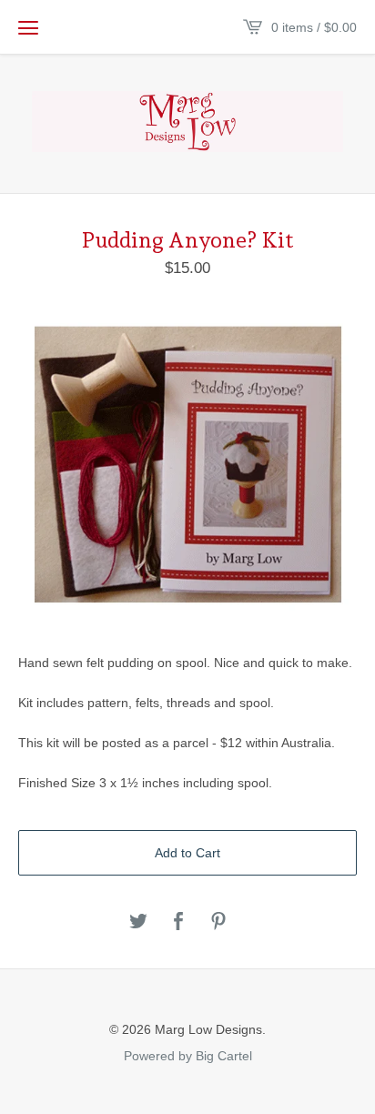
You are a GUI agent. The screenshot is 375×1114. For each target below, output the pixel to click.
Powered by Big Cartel (188, 1054)
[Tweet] (138, 922)
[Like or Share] (178, 922)
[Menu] (28, 27)
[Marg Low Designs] (187, 121)
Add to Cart (187, 853)
